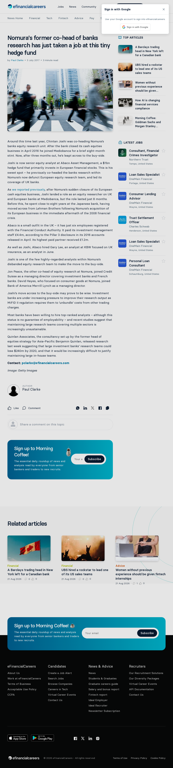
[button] (86, 384)
